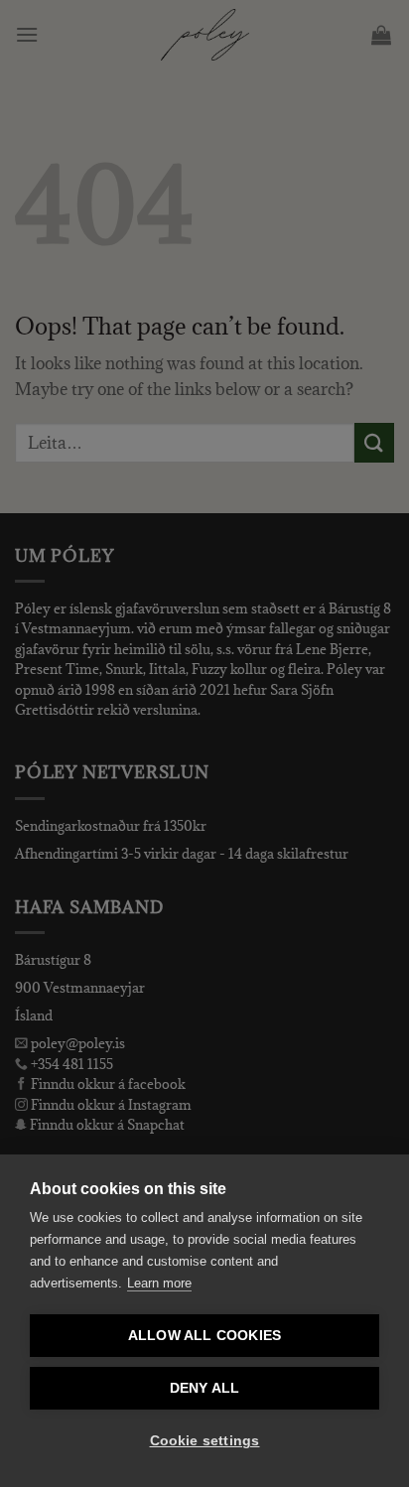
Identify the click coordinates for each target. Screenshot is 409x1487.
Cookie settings (205, 1440)
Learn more (159, 1283)
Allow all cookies (204, 1335)
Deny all (205, 1388)
